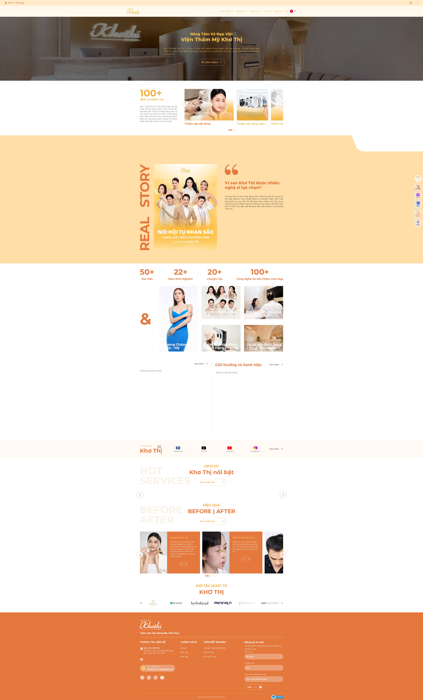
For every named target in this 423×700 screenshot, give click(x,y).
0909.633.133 (166, 669)
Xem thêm (199, 364)
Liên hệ (278, 11)
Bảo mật (184, 652)
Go (181, 564)
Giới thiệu (225, 11)
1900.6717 (152, 669)
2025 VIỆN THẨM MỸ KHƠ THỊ (215, 697)
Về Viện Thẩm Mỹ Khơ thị (215, 648)
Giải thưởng (209, 652)
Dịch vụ (254, 11)
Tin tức (267, 11)
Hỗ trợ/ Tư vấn (210, 657)
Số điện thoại (249, 663)
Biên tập (184, 657)
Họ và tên (249, 652)
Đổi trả (183, 648)
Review (240, 11)
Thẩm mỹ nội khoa (198, 123)
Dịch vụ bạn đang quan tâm (255, 674)
